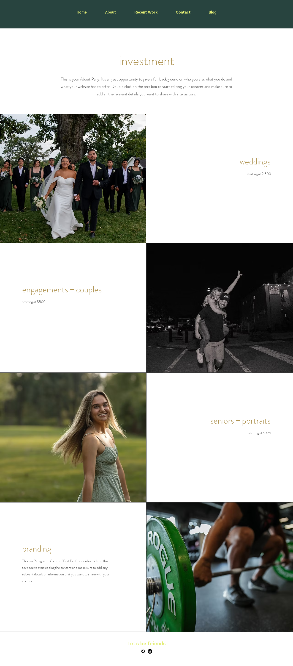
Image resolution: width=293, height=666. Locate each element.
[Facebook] (143, 651)
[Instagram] (150, 651)
